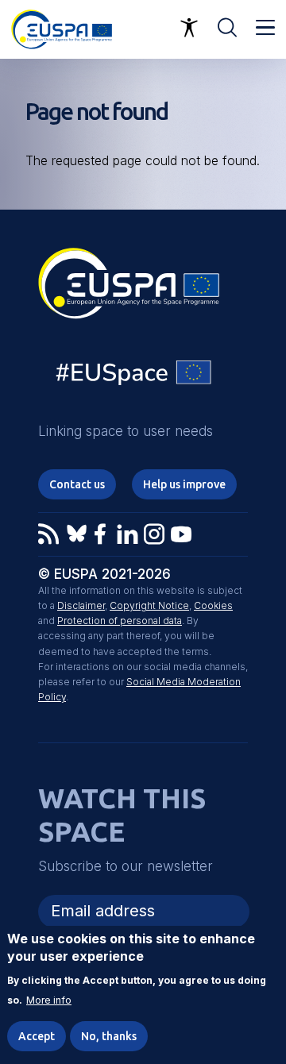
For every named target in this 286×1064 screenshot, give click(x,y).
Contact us (77, 484)
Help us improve (184, 484)
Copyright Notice (149, 605)
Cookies (213, 605)
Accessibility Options (189, 28)
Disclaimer (81, 605)
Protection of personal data (119, 620)
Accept (36, 1036)
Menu (265, 28)
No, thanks (109, 1036)
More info (49, 1000)
